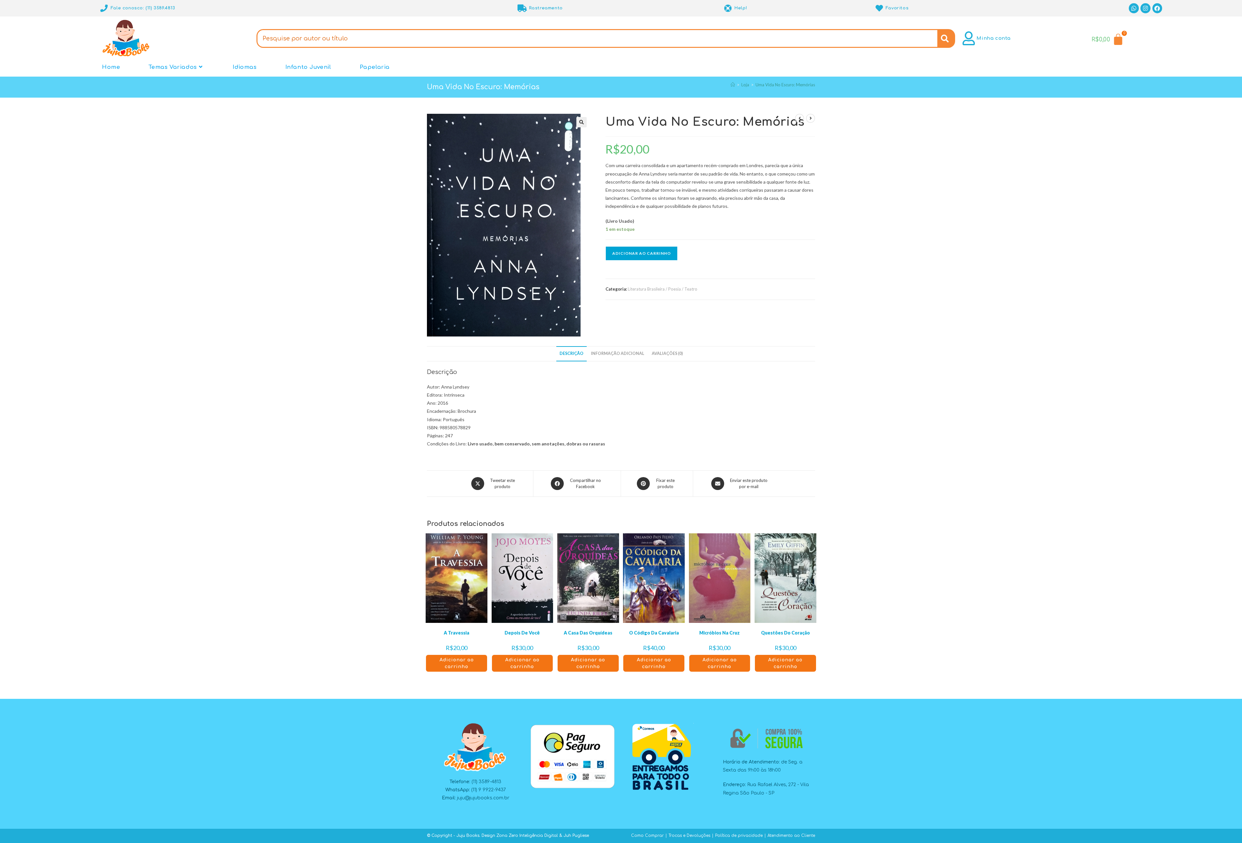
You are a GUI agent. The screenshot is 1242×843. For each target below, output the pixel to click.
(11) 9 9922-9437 (488, 789)
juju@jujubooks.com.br (483, 797)
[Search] (946, 38)
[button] (581, 122)
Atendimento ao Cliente (791, 835)
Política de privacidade (739, 835)
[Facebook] (1157, 8)
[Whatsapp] (1134, 8)
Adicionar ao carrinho (641, 253)
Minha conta (993, 38)
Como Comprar (647, 835)
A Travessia (456, 632)
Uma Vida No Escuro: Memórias (785, 84)
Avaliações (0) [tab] (667, 353)
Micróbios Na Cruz (719, 632)
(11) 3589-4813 (486, 781)
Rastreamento (546, 8)
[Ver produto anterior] (799, 118)
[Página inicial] (733, 84)
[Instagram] (1145, 8)
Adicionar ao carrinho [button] (457, 663)
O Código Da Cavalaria (654, 632)
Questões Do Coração (785, 632)
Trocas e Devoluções (689, 835)
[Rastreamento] (522, 8)
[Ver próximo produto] (810, 118)
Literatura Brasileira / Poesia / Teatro (662, 289)
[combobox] (597, 38)
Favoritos (897, 8)
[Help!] (728, 8)
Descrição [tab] (571, 353)
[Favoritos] (879, 8)
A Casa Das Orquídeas (588, 632)
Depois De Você (522, 632)
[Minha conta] (968, 38)
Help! (740, 8)
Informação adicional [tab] (617, 353)
